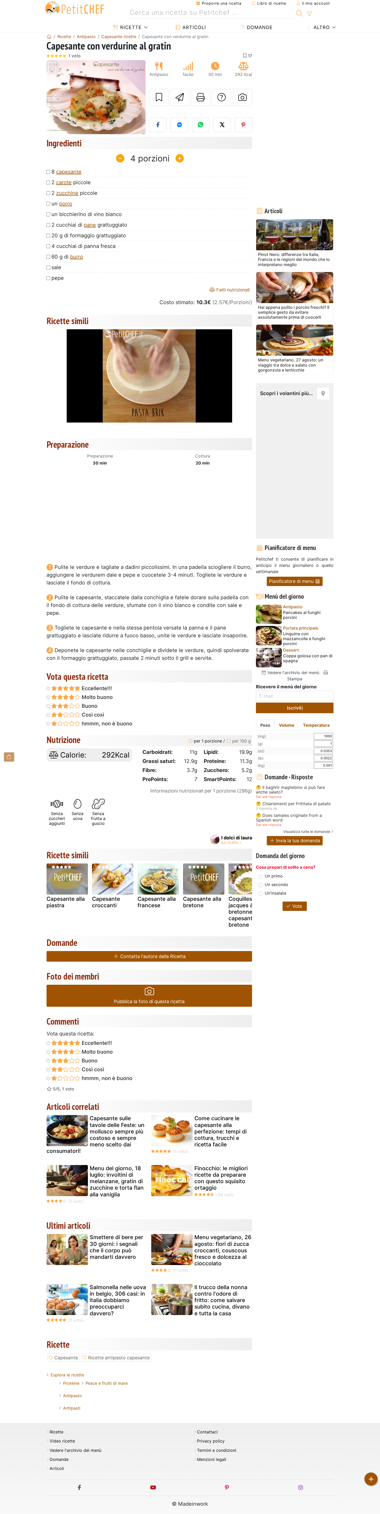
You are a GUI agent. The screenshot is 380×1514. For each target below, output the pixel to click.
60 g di (67, 257)
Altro (321, 27)
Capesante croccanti (106, 902)
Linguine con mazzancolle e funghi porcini (304, 638)
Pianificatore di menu (292, 581)
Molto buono (96, 697)
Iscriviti (295, 708)
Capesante (66, 1357)
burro (76, 257)
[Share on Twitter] (222, 125)
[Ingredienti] (9, 757)
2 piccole (71, 182)
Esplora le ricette (67, 1374)
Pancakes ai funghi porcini (302, 615)
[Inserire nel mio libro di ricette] (159, 97)
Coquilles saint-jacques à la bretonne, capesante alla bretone (249, 912)
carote (64, 182)
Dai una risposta (268, 797)
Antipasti (71, 1408)
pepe (57, 278)
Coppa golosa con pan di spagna (307, 658)
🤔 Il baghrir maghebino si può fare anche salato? (290, 789)
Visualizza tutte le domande (306, 831)
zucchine (67, 193)
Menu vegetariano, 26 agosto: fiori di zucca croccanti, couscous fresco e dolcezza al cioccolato (222, 1250)
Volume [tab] (286, 725)
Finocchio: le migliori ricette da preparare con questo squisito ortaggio (221, 1178)
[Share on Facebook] (158, 125)
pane (90, 225)
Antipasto (72, 1395)
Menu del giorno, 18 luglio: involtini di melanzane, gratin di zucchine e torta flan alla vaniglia (117, 1181)
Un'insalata (275, 893)
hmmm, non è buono (106, 723)
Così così (92, 715)
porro (65, 204)
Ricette (130, 27)
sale (56, 267)
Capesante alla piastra (66, 902)
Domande (259, 27)
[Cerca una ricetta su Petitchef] (299, 13)
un (61, 204)
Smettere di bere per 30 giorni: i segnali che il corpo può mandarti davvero (116, 1247)
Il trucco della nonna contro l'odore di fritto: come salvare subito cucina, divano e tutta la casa (222, 1300)
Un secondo (276, 884)
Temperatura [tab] (316, 725)
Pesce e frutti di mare (107, 1383)
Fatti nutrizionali (232, 289)
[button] (54, 97)
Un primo (274, 876)
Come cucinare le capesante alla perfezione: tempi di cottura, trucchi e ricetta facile (220, 1131)
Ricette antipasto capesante (119, 1357)
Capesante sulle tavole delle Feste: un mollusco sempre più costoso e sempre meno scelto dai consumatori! (96, 1134)
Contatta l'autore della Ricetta (152, 956)
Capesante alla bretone (202, 902)
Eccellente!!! (96, 688)
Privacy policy (211, 1441)
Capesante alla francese (157, 902)
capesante (68, 172)
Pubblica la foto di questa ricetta (149, 1001)
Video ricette (62, 1441)
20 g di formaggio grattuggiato (88, 235)
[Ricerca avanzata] (309, 14)
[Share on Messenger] (179, 125)
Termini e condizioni (216, 1450)
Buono (88, 706)
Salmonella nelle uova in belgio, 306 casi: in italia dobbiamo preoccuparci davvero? (118, 1300)
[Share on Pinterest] (243, 125)
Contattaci (207, 1432)
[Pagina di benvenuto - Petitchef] (49, 36)
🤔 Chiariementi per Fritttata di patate (293, 804)
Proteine (71, 1383)
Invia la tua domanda (297, 840)
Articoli (193, 27)
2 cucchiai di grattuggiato (89, 225)
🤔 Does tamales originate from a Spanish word (289, 817)
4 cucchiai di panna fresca (83, 246)
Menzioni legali (211, 1459)
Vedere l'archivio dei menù (292, 672)
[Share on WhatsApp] (201, 125)
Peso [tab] (265, 725)
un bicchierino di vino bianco (86, 214)
